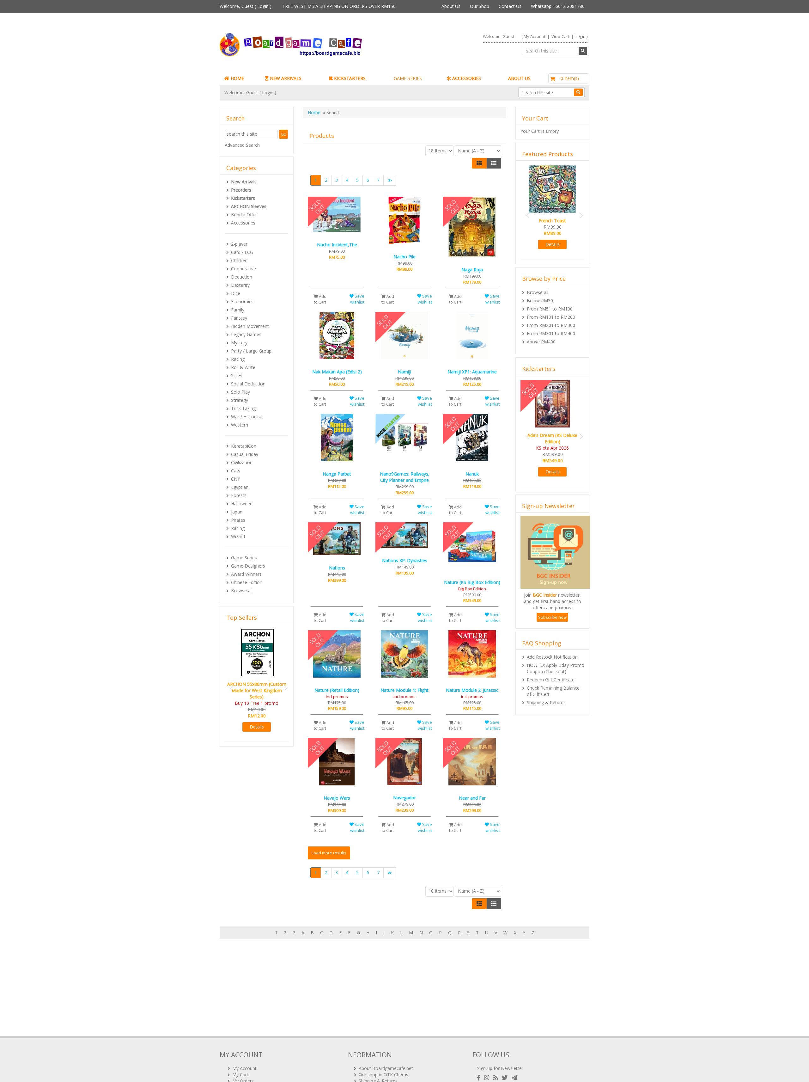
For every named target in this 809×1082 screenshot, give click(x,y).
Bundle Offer (244, 215)
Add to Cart (320, 299)
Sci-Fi (236, 375)
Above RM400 (541, 342)
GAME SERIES (408, 78)
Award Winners (246, 574)
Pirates (238, 520)
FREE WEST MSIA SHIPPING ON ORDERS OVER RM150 (339, 6)
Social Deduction (248, 384)
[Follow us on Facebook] (480, 1078)
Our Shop (479, 6)
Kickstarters (243, 198)
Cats (235, 471)
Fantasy (239, 318)
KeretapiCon (243, 446)
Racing (238, 359)
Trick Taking (243, 408)
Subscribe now (552, 611)
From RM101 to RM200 (551, 317)
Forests (238, 495)
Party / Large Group (251, 351)
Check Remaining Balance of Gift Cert (553, 685)
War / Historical (246, 417)
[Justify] (493, 163)
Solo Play (240, 392)
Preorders (241, 190)
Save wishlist (357, 299)
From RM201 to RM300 (551, 325)
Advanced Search (242, 145)
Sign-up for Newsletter (500, 1068)
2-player (239, 244)
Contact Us (510, 6)
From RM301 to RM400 (551, 333)
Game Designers (248, 566)
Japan (236, 512)
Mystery (239, 343)
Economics (242, 301)
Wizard (238, 536)
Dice (235, 293)
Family (237, 310)
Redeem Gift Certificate (551, 673)
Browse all (241, 590)
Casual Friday (244, 454)
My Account (534, 36)
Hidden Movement (250, 326)
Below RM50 (540, 301)
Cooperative (243, 269)
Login (263, 6)
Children (239, 260)
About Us (450, 6)
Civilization (241, 462)
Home (314, 112)
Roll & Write (243, 367)
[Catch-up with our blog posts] (497, 1078)
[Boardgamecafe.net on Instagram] (488, 1078)
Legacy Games (246, 334)
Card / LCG (242, 252)
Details (257, 714)
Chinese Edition (246, 582)
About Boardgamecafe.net (386, 1068)
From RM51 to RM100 (550, 309)
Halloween (241, 504)
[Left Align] (479, 163)
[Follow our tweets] (506, 1078)
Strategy (239, 400)
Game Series (244, 558)
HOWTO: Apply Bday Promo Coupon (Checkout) (555, 662)
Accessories (243, 223)
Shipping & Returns (546, 696)
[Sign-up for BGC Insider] (515, 1078)
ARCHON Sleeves (248, 206)
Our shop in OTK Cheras (383, 1075)
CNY (235, 479)
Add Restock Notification (552, 651)
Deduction (241, 277)
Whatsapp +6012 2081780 (558, 6)
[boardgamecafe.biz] (309, 45)
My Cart (240, 1075)
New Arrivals (244, 182)
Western (239, 425)
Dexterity (240, 285)
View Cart (560, 36)
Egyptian (239, 487)
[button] (229, 678)
